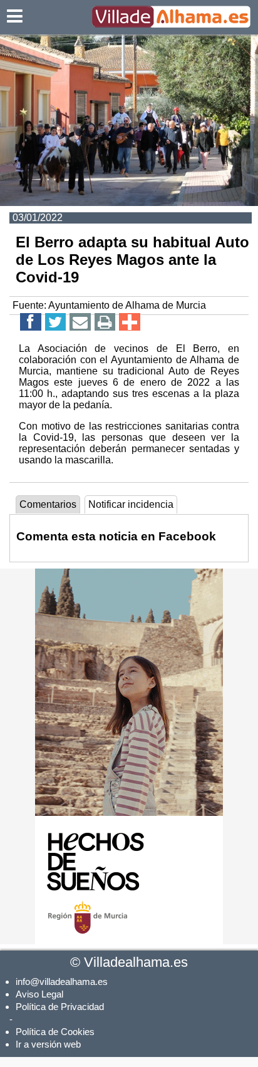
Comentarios (47, 504)
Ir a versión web (48, 1044)
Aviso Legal (39, 994)
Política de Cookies (55, 1031)
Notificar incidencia (130, 504)
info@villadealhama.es (62, 981)
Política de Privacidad (60, 1006)
